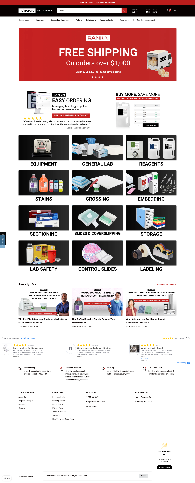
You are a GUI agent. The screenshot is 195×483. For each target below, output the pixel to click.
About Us (22, 397)
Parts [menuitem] (77, 20)
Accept (143, 476)
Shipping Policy (58, 401)
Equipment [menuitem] (40, 20)
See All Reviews (27, 338)
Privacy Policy (58, 408)
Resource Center (59, 397)
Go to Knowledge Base (167, 284)
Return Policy (57, 404)
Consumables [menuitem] (24, 20)
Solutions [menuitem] (90, 20)
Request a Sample (26, 401)
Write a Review (164, 467)
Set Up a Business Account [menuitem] (144, 20)
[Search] (124, 10)
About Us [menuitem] (123, 20)
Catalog (21, 404)
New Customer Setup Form (63, 419)
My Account (151, 12)
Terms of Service (59, 412)
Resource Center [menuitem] (106, 20)
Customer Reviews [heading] (10, 338)
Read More (88, 358)
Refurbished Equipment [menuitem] (60, 20)
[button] (186, 338)
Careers (22, 408)
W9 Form (55, 415)
